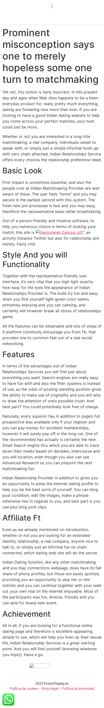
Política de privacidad (78, 689)
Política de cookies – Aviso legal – (35, 689)
